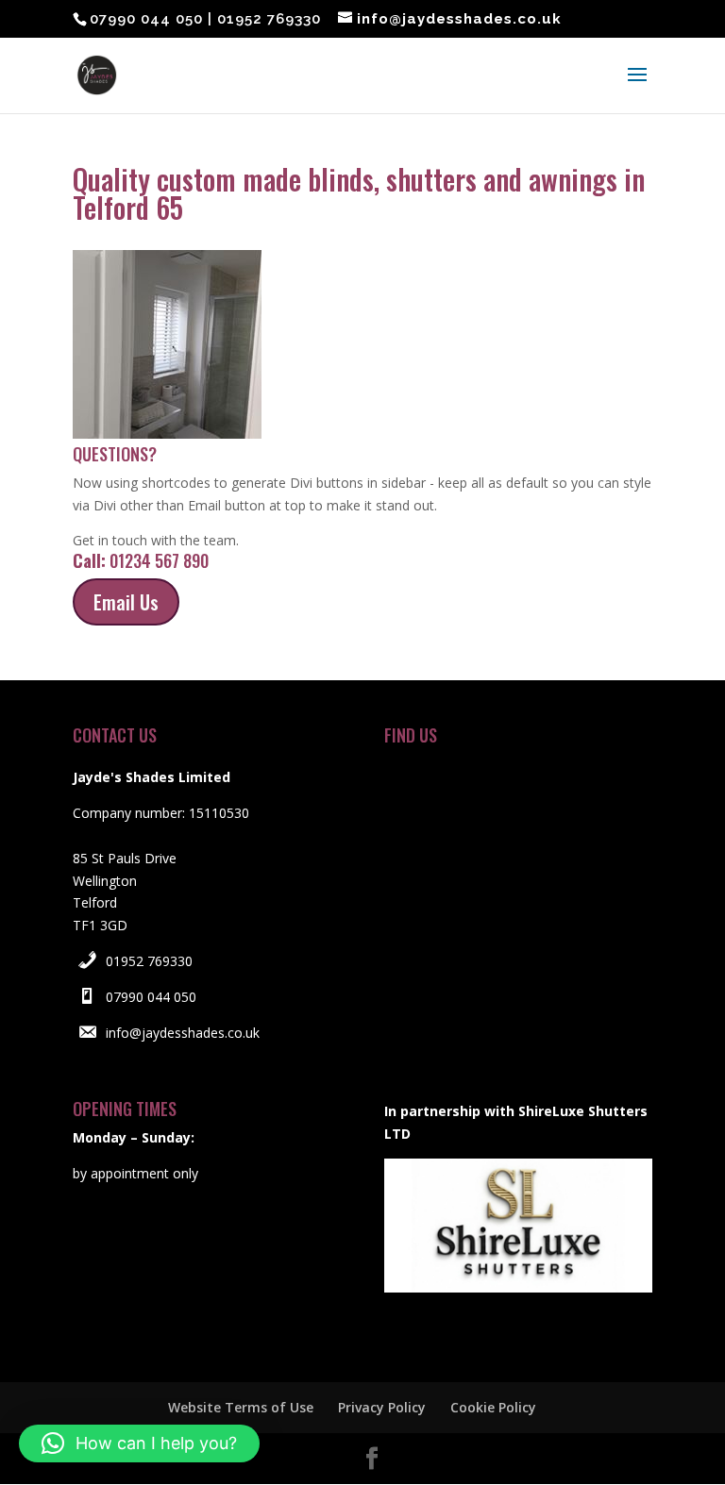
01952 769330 (149, 961)
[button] (139, 1443)
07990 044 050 (151, 997)
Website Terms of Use (240, 1407)
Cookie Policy (493, 1407)
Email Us (126, 602)
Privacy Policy (382, 1407)
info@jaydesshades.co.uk (183, 1033)
